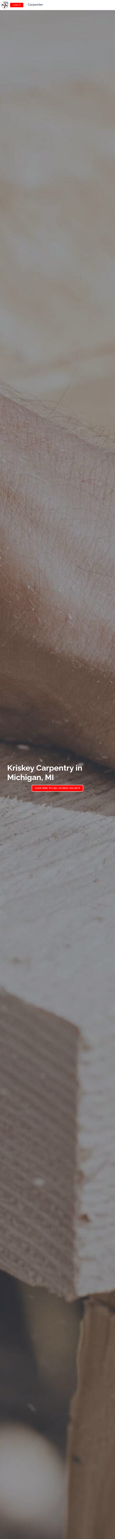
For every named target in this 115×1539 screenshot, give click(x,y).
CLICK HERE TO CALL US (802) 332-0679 (57, 788)
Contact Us (17, 5)
